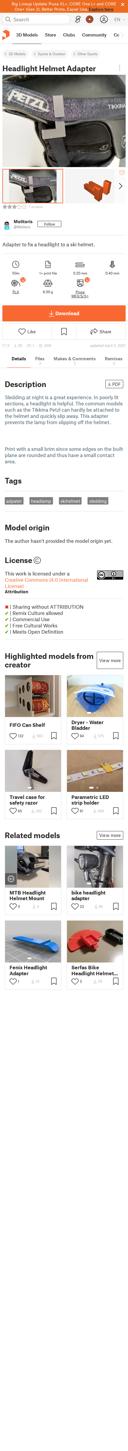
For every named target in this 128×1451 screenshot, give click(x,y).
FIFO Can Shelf (27, 725)
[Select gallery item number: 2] (95, 713)
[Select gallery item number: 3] (100, 713)
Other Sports (87, 54)
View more (110, 660)
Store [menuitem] (50, 34)
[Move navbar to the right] (122, 35)
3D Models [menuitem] (27, 34)
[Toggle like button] (13, 736)
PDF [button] (116, 384)
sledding (98, 501)
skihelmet (70, 501)
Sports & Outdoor (51, 54)
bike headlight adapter (88, 895)
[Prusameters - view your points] (89, 19)
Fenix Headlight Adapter (28, 970)
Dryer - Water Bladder (87, 725)
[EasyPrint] (78, 19)
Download (67, 313)
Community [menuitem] (94, 34)
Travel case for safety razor (27, 799)
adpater (14, 501)
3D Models (17, 54)
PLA (16, 292)
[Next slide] (120, 186)
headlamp (41, 501)
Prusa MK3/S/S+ (80, 294)
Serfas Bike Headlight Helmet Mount (92, 970)
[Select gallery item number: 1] (89, 713)
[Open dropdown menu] (120, 67)
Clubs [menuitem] (69, 34)
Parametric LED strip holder (90, 799)
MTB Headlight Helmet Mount (28, 895)
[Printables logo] (6, 35)
